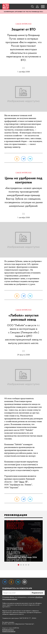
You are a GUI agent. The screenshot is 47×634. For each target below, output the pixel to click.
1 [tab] (18, 565)
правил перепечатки (8, 605)
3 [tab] (23, 565)
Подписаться (37, 592)
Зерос (21, 482)
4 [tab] (26, 565)
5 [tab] (28, 565)
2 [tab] (21, 565)
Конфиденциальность (8, 630)
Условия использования (8, 631)
